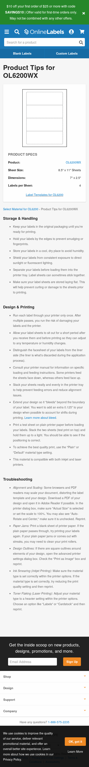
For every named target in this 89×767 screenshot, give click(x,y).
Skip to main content (15, 15)
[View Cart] (81, 31)
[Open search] (81, 42)
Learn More (75, 751)
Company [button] (10, 711)
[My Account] (71, 31)
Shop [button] (7, 676)
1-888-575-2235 (58, 722)
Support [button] (9, 699)
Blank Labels (22, 53)
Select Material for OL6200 (20, 209)
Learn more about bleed (40, 417)
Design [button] (8, 688)
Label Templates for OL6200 (44, 195)
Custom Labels (67, 53)
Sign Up (72, 662)
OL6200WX (73, 162)
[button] (7, 31)
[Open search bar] (17, 31)
